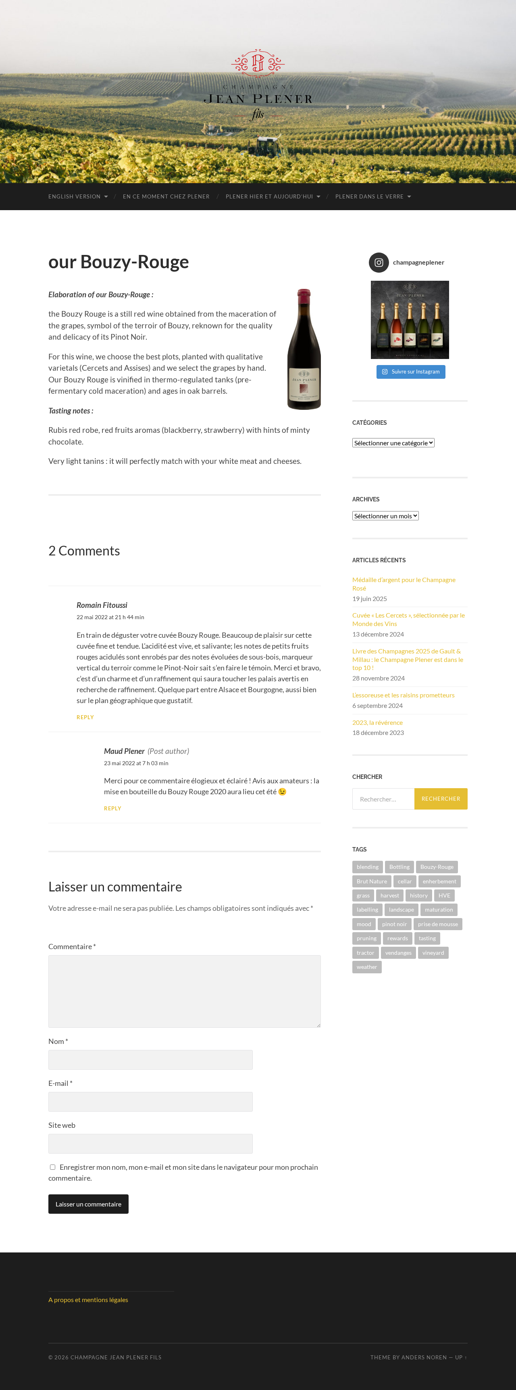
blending (368, 866)
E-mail (60, 1083)
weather (367, 966)
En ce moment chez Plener (166, 196)
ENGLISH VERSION (74, 196)
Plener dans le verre (369, 196)
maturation (439, 909)
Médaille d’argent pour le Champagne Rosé (404, 584)
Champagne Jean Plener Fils (116, 1357)
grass (363, 895)
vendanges (398, 952)
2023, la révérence (377, 722)
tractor (366, 952)
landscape (401, 909)
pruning (367, 938)
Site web (61, 1125)
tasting (427, 938)
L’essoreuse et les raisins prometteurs (403, 695)
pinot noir (394, 923)
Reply (85, 717)
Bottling (399, 866)
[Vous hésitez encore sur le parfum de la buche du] (410, 320)
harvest (390, 895)
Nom (58, 1041)
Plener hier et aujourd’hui (269, 196)
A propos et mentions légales (88, 1299)
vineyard (433, 952)
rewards (397, 938)
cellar (405, 881)
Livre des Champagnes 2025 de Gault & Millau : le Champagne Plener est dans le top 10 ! (407, 659)
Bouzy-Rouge (437, 866)
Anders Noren (424, 1357)
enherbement (439, 881)
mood (364, 923)
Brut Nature (372, 881)
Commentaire (72, 946)
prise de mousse (438, 923)
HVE (444, 895)
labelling (367, 909)
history (419, 895)
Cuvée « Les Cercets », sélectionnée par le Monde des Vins (408, 619)
